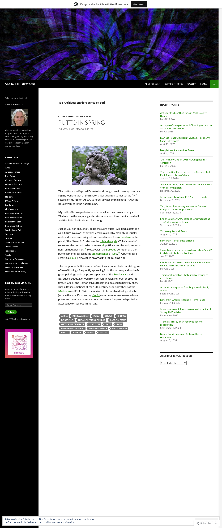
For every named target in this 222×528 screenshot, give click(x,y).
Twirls (8, 255)
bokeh (96, 316)
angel (64, 316)
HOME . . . (204, 84)
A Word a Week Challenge (17, 163)
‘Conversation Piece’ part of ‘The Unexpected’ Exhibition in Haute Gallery (185, 174)
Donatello (67, 320)
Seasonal (85, 116)
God (114, 253)
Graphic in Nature (13, 192)
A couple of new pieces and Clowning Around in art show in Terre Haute (186, 127)
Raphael (77, 332)
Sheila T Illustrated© (20, 84)
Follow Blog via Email (18, 283)
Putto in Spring (81, 122)
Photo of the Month (14, 213)
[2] (103, 244)
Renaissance (120, 274)
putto (64, 332)
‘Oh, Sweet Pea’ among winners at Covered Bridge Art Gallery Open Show (183, 208)
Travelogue (10, 250)
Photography (119, 328)
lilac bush (94, 324)
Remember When (13, 226)
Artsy (7, 167)
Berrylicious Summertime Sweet (177, 150)
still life (103, 332)
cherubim (125, 237)
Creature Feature (13, 180)
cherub (109, 316)
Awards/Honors (12, 172)
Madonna (64, 291)
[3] (85, 248)
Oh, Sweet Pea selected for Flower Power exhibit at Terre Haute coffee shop (185, 264)
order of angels (98, 328)
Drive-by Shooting (13, 184)
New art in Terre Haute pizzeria (177, 240)
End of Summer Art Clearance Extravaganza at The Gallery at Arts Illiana (185, 220)
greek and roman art (72, 324)
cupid (72, 257)
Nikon (119, 324)
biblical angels (108, 241)
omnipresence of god (72, 328)
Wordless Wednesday (15, 271)
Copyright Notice (173, 84)
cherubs (121, 316)
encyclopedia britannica (91, 320)
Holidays (9, 196)
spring (90, 332)
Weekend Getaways (14, 259)
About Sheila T (152, 84)
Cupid (96, 295)
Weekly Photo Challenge (16, 263)
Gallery (191, 84)
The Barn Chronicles (14, 242)
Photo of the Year (13, 221)
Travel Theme (11, 246)
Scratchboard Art (13, 230)
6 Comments (86, 129)
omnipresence (100, 253)
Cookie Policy (67, 522)
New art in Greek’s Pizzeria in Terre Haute (182, 299)
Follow (11, 312)
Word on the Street (14, 267)
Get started (138, 4)
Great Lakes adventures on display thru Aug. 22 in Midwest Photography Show (186, 251)
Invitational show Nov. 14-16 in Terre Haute (183, 196)
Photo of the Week (13, 217)
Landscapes (10, 205)
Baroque (111, 249)
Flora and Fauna (68, 116)
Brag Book (10, 176)
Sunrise (8, 238)
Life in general (11, 209)
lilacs (108, 324)
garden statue (118, 320)
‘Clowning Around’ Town (173, 231)
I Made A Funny (12, 201)
